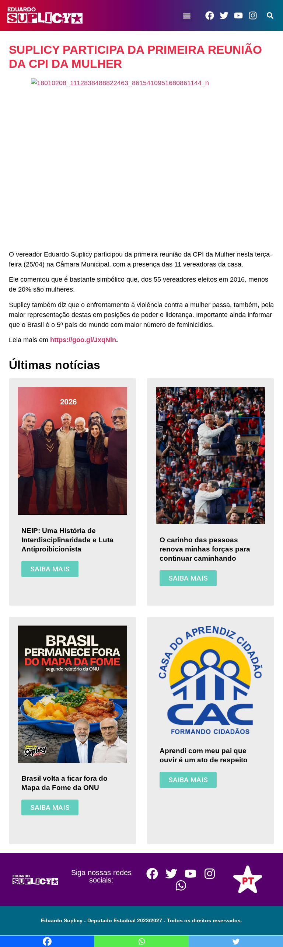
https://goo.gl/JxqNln (83, 340)
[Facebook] (209, 15)
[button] (187, 16)
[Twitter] (224, 15)
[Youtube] (238, 15)
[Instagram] (252, 15)
